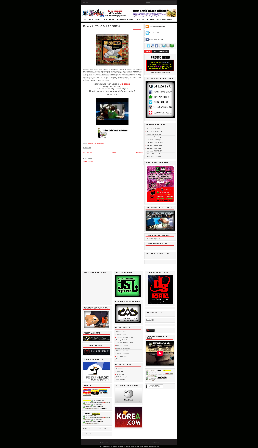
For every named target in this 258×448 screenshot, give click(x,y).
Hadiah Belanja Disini (125, 19)
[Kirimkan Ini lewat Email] (84, 148)
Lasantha (127, 446)
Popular (148, 51)
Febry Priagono (120, 359)
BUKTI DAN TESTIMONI (164, 19)
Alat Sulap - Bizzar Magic (154, 137)
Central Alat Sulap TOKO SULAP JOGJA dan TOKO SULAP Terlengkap (128, 442)
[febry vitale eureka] (112, 65)
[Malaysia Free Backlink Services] (103, 389)
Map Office (150, 19)
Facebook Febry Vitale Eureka (124, 337)
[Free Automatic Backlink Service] (87, 395)
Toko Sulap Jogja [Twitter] (123, 348)
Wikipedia (125, 83)
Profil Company (95, 19)
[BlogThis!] (86, 148)
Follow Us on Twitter (155, 33)
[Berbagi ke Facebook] (90, 148)
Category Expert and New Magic (96, 143)
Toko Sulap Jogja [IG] (122, 345)
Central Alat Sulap (121, 334)
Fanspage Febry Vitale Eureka (124, 342)
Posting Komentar (88, 161)
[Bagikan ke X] (88, 148)
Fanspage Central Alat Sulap (124, 340)
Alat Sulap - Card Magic (154, 140)
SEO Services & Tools (154, 386)
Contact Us (140, 19)
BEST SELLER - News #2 (154, 131)
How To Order (109, 19)
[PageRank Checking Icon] (149, 320)
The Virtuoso (119, 369)
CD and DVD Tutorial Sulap (155, 154)
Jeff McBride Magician (122, 377)
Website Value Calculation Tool (151, 446)
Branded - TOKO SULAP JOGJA (101, 26)
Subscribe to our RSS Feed (157, 26)
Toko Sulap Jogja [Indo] (122, 351)
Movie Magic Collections (154, 156)
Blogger (157, 442)
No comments (137, 29)
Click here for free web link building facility (94, 429)
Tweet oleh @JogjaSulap (153, 238)
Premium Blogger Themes (137, 446)
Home (84, 19)
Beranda (85, 3)
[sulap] (112, 138)
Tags (154, 51)
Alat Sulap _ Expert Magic (154, 145)
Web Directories (87, 434)
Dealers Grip (119, 371)
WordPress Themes (112, 446)
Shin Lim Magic (120, 379)
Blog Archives (163, 51)
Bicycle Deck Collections (154, 134)
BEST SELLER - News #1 (154, 128)
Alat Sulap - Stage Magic (154, 148)
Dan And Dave (120, 374)
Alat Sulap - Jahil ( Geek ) (154, 151)
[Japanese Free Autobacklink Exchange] (95, 393)
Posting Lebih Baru (87, 152)
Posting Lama (139, 152)
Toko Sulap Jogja (121, 332)
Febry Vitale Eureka (121, 356)
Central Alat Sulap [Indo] (122, 353)
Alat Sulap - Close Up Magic (155, 142)
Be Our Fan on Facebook (156, 39)
